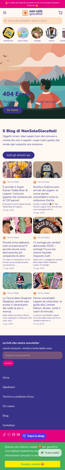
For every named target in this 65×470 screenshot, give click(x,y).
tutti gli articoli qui (18, 155)
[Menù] (6, 12)
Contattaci (9, 425)
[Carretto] (59, 12)
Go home (12, 110)
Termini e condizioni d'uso (18, 397)
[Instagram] (9, 436)
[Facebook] (13, 436)
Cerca (6, 377)
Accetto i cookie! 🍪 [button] (32, 464)
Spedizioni (9, 387)
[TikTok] (4, 436)
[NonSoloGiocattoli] (32, 12)
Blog (5, 416)
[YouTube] (18, 436)
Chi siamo (8, 406)
